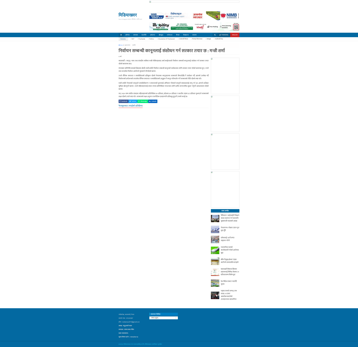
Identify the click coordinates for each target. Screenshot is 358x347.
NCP (133, 39)
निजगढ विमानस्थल (197, 39)
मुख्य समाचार (128, 45)
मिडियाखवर (128, 15)
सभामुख (209, 39)
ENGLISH (235, 35)
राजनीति (134, 45)
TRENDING (123, 39)
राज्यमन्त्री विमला (183, 39)
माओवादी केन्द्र (219, 39)
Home (121, 45)
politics (151, 39)
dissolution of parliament (166, 39)
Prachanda (142, 39)
